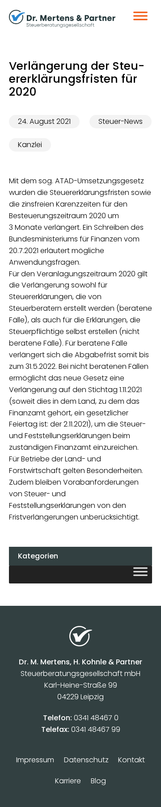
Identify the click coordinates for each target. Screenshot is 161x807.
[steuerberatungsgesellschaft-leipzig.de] (62, 19)
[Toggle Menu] (140, 19)
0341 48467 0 (96, 718)
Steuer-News (120, 121)
